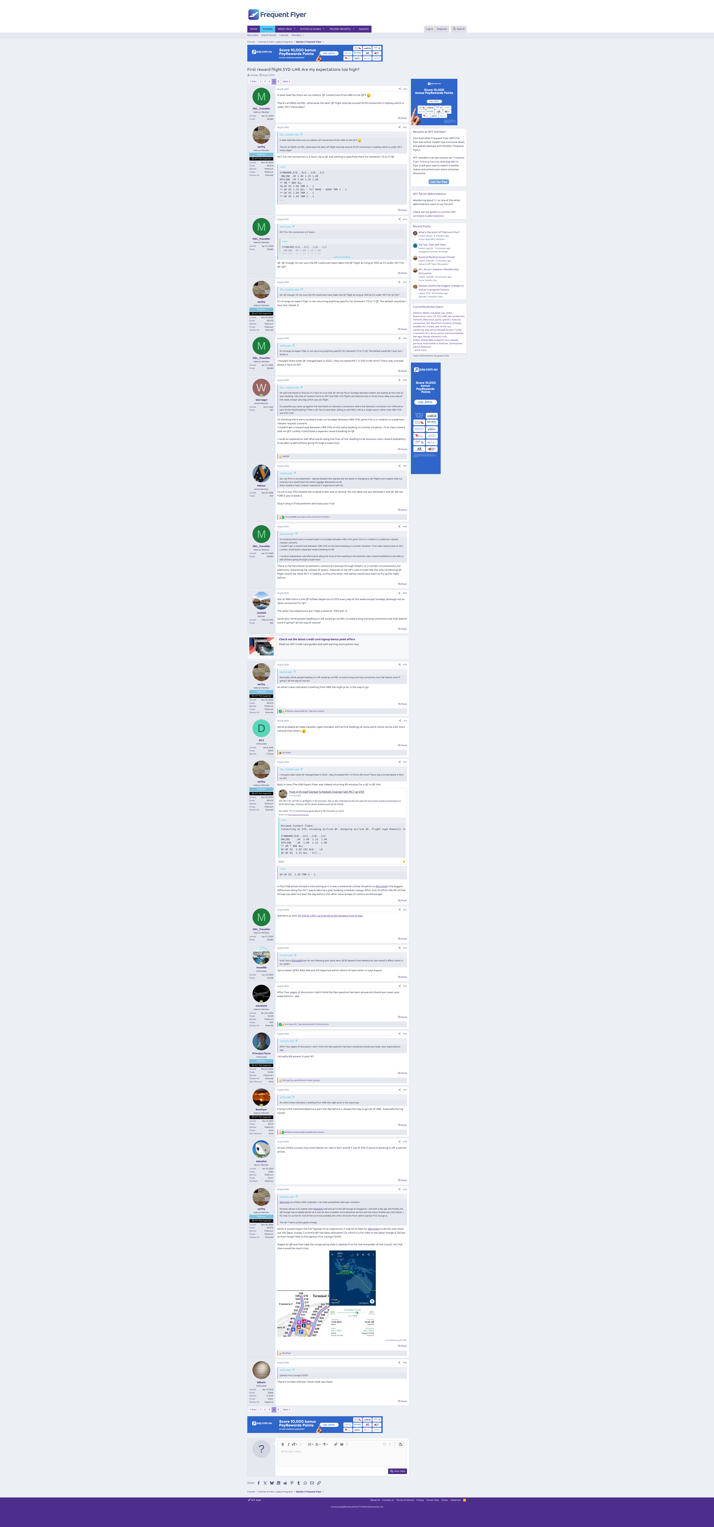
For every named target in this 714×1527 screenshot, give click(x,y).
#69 (405, 593)
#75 (405, 986)
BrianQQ (456, 323)
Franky (457, 330)
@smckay (381, 886)
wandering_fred (421, 330)
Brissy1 (450, 330)
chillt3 (449, 313)
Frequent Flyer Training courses (438, 160)
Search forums (268, 35)
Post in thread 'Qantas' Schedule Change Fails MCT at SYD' (326, 791)
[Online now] (261, 396)
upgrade (450, 161)
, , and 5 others (304, 711)
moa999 (417, 327)
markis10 (417, 320)
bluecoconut (419, 316)
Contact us (388, 1500)
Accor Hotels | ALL (428, 280)
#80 (405, 1362)
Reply (404, 118)
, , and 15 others (307, 517)
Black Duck (428, 320)
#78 (405, 1141)
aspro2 (416, 347)
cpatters (446, 320)
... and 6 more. (420, 350)
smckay (254, 75)
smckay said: (286, 473)
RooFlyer (443, 343)
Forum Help (433, 1500)
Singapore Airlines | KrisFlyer (433, 252)
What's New (285, 29)
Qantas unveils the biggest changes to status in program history (441, 288)
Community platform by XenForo (357, 1507)
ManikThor (436, 323)
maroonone (419, 323)
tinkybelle (435, 313)
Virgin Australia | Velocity (431, 239)
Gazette (364, 29)
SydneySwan (455, 343)
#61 (405, 89)
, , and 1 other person (307, 1024)
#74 (405, 948)
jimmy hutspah (437, 330)
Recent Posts (422, 226)
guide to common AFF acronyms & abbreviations (434, 214)
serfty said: (285, 227)
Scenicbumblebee (454, 333)
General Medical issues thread (437, 257)
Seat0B (454, 340)
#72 (405, 762)
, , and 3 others (304, 1132)
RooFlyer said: (287, 1197)
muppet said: (286, 955)
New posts (252, 35)
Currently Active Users (428, 306)
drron (433, 333)
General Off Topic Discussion (433, 264)
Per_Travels (428, 327)
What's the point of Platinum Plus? (439, 232)
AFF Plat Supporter (263, 158)
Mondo (426, 337)
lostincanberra (430, 343)
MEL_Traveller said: (289, 134)
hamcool (456, 320)
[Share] (399, 89)
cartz (429, 316)
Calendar (284, 35)
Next (285, 81)
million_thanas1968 (423, 340)
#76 (405, 1034)
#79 (405, 1189)
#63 (405, 219)
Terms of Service (405, 1500)
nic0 (444, 337)
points (440, 333)
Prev (254, 81)
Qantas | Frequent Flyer (431, 297)
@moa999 (297, 961)
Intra (447, 340)
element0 (436, 337)
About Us (375, 1500)
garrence (417, 343)
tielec (444, 316)
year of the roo (443, 327)
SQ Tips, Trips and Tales (432, 245)
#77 (405, 1090)
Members (296, 35)
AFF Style (255, 1500)
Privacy (420, 1500)
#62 (405, 127)
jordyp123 (439, 340)
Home (253, 29)
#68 (405, 526)
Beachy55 (426, 347)
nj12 (428, 323)
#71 (405, 721)
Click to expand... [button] (342, 256)
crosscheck (418, 333)
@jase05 (318, 1209)
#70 (405, 664)
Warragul (417, 337)
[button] (294, 29)
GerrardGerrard (456, 316)
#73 (405, 910)
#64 (405, 282)
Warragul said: (287, 534)
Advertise (456, 1500)
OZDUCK (417, 313)
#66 (405, 380)
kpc (443, 313)
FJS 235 (437, 316)
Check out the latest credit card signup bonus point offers (317, 639)
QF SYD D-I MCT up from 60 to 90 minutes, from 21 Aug (330, 916)
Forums (267, 29)
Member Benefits (340, 29)
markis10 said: (287, 1041)
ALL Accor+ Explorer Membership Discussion (439, 271)
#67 (405, 466)
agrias (438, 320)
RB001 (426, 313)
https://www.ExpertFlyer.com (298, 814)
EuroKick (447, 323)
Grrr (427, 333)
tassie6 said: (286, 672)
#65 (405, 338)
